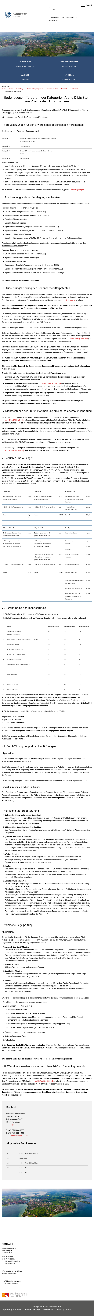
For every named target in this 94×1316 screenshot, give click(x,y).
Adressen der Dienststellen (10, 1273)
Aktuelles (25, 61)
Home (4, 89)
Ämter (25, 74)
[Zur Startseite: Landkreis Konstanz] (16, 15)
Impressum (6, 1310)
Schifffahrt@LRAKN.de (19, 1136)
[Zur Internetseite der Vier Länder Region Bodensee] (15, 1295)
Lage (12, 1125)
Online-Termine (69, 61)
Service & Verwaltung (16, 89)
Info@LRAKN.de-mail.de (12, 1261)
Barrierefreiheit (53, 21)
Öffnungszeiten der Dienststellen (12, 1271)
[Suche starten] (88, 9)
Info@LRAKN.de (10, 1263)
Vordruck (51, 383)
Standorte (25, 80)
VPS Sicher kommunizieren (12, 1281)
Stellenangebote (69, 80)
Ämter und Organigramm (35, 89)
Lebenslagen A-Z (69, 66)
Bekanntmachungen (25, 66)
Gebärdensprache (68, 17)
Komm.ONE (68, 1310)
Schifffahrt (74, 89)
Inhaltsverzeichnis (48, 1310)
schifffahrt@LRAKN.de (79, 338)
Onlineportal (71, 300)
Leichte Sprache (53, 17)
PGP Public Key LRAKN (11, 1283)
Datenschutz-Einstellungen (32, 1310)
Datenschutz (17, 1310)
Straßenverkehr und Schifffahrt (57, 89)
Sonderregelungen (77, 190)
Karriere (69, 74)
